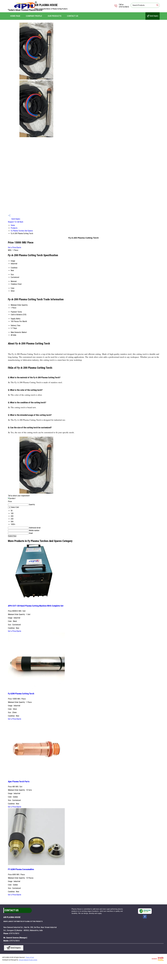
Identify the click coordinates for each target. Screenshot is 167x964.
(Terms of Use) (29, 957)
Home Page (15, 16)
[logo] (25, 11)
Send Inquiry (153, 16)
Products (14, 228)
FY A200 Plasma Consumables (21, 869)
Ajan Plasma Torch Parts (18, 781)
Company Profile (34, 16)
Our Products (54, 16)
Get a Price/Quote (14, 247)
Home (13, 225)
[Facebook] (145, 918)
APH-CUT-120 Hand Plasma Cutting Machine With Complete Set (35, 606)
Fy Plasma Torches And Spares (22, 231)
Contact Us (72, 16)
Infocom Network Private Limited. (28, 960)
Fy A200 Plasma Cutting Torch (21, 693)
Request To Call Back (15, 222)
